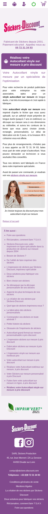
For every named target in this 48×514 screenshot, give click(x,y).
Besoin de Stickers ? (16, 256)
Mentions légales (24, 486)
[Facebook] (19, 446)
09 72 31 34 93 (24, 47)
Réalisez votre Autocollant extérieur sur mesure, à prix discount (25, 368)
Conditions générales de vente (24, 482)
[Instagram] (29, 446)
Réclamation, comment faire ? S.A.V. (24, 240)
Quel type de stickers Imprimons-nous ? (25, 306)
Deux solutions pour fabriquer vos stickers (24, 499)
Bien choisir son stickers (18, 281)
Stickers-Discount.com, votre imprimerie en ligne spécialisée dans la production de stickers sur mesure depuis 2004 (25, 248)
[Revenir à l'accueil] (24, 28)
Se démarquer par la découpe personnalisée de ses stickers (21, 286)
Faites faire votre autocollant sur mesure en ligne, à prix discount (22, 381)
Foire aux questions (16, 235)
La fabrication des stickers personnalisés (19, 311)
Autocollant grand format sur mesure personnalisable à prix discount (24, 334)
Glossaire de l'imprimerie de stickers (24, 328)
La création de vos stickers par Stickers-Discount (21, 300)
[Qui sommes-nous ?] (14, 4)
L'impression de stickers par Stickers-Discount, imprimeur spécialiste (24, 268)
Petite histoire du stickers (18, 324)
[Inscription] (24, 4)
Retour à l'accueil (11, 221)
